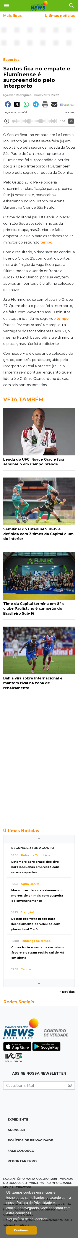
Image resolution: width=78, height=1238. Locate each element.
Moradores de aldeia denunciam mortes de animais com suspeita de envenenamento (37, 895)
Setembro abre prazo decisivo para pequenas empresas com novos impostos (35, 867)
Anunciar (16, 1130)
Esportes (11, 60)
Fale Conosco (21, 1151)
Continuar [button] (21, 1230)
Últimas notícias (60, 16)
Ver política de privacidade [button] (27, 1219)
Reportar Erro (22, 1161)
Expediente (18, 1119)
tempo (46, 242)
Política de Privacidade (30, 1140)
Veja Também (23, 399)
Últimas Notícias (21, 830)
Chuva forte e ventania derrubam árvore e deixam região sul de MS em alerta (37, 952)
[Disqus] (39, 759)
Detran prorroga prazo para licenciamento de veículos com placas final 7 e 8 (35, 924)
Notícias (67, 991)
